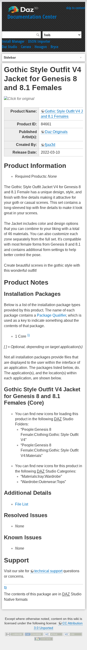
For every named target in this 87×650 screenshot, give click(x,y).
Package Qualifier (51, 315)
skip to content (75, 8)
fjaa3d (50, 145)
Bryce (54, 46)
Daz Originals (56, 132)
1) (28, 335)
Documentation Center (32, 16)
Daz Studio (9, 46)
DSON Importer (39, 41)
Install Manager (13, 41)
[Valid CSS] (73, 634)
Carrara (26, 46)
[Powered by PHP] (34, 634)
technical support (48, 571)
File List (21, 504)
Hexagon (41, 46)
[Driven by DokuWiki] (43, 638)
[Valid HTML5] (53, 634)
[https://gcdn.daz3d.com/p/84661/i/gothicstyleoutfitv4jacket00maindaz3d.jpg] (19, 98)
